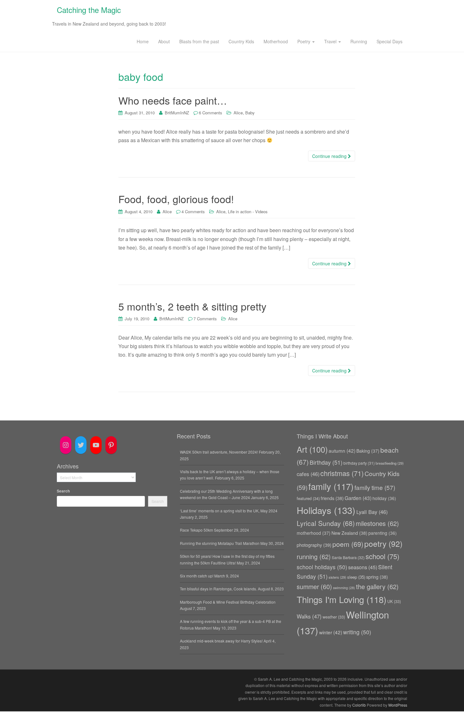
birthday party (359, 463)
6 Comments (210, 113)
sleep (356, 577)
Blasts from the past (199, 41)
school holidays (322, 567)
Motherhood (276, 41)
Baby (250, 113)
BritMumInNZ (177, 113)
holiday (384, 498)
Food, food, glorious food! (176, 198)
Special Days (389, 41)
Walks (309, 616)
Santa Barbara (348, 557)
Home (143, 41)
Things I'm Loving (341, 599)
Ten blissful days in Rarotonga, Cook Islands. (218, 588)
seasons (362, 567)
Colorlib (359, 705)
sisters (337, 577)
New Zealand (349, 533)
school (382, 556)
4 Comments (193, 211)
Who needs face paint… (172, 100)
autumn (342, 450)
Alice (238, 113)
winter (330, 632)
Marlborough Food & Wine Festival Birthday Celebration (228, 602)
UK (394, 601)
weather (334, 617)
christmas (342, 473)
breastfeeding (390, 463)
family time (374, 487)
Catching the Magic (89, 9)
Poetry (304, 41)
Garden (358, 497)
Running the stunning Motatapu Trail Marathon (219, 543)
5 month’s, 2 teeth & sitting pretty (192, 306)
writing (357, 632)
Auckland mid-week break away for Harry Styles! (221, 640)
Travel (331, 41)
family (331, 486)
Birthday (326, 462)
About (164, 41)
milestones (377, 523)
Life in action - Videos (248, 211)
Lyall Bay (372, 512)
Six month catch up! (196, 575)
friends (332, 498)
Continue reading (330, 156)
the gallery (377, 586)
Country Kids (241, 41)
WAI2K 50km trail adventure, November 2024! (219, 452)
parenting (382, 533)
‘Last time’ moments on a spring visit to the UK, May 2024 (228, 510)
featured (308, 498)
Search (63, 491)
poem (347, 544)
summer (314, 586)
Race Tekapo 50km (196, 530)
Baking (367, 451)
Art (312, 449)
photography (314, 544)
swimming (344, 587)
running (314, 556)
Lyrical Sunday (326, 523)
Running (358, 41)
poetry (383, 543)
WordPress (397, 705)
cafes (308, 474)
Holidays (326, 510)
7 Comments (205, 319)
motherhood (313, 533)
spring (377, 577)
